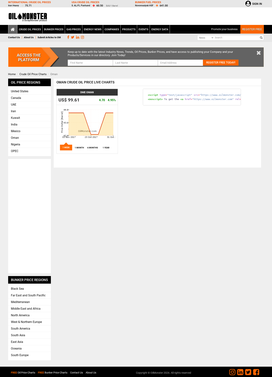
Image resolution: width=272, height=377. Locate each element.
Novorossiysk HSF (144, 5)
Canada (16, 98)
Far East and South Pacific (28, 295)
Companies (112, 29)
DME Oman (87, 92)
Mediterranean (20, 302)
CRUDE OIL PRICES (30, 29)
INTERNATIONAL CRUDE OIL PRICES (29, 2)
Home (12, 74)
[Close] (258, 52)
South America (20, 328)
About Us (29, 37)
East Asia (17, 342)
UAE (13, 104)
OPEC (14, 151)
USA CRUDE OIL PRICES (85, 2)
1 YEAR (106, 148)
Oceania (16, 348)
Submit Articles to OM (49, 37)
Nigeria (15, 144)
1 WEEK (66, 147)
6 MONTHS (92, 148)
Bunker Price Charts (52, 372)
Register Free (252, 29)
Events (143, 29)
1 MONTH (79, 148)
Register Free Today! (220, 62)
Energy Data (159, 29)
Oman (15, 138)
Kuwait (15, 118)
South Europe (19, 355)
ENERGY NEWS (92, 29)
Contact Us (14, 37)
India (14, 124)
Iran (13, 111)
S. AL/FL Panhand (81, 5)
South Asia (18, 335)
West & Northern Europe (26, 322)
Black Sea (17, 288)
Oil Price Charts (23, 372)
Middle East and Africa (26, 308)
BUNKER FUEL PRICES (148, 2)
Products (128, 29)
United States (19, 91)
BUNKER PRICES (53, 29)
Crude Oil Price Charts (33, 74)
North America (20, 315)
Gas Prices (73, 29)
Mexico (15, 131)
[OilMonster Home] (28, 18)
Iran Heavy (13, 5)
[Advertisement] (29, 216)
